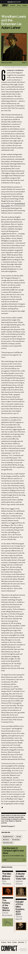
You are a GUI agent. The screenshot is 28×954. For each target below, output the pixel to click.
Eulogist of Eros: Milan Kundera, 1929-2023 (20, 908)
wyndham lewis (8, 843)
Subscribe (21, 942)
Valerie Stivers (19, 882)
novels (19, 836)
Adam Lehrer (11, 27)
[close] (26, 2)
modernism (16, 839)
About (19, 5)
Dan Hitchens (6, 882)
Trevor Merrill (19, 918)
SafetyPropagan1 (8, 826)
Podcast (12, 5)
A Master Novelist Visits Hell (21, 876)
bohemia (6, 839)
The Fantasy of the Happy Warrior (6, 905)
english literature (8, 836)
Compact (5, 5)
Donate (25, 5)
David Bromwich (7, 914)
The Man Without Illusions (6, 876)
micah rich (25, 947)
